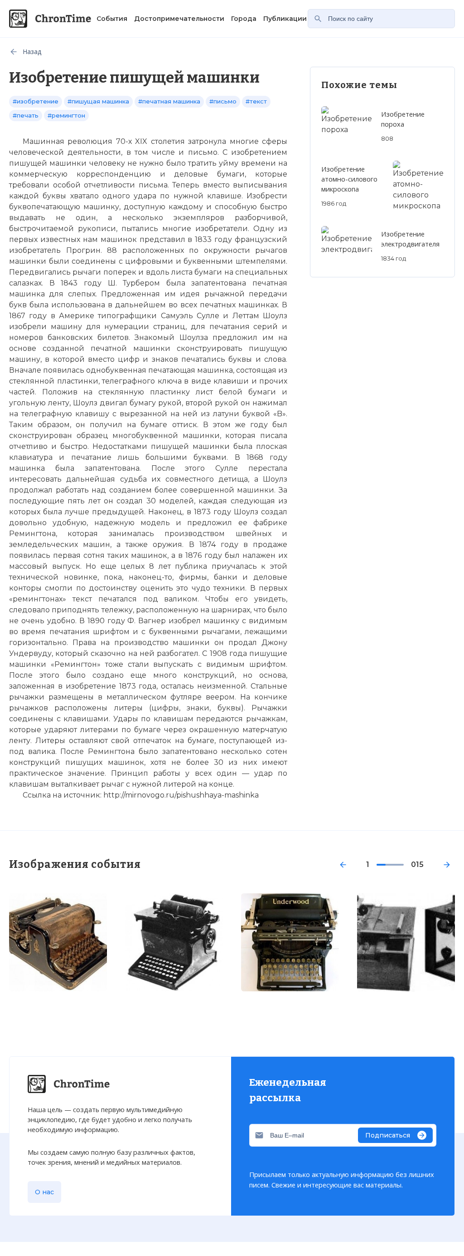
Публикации (285, 19)
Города (243, 19)
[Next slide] (447, 865)
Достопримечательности (179, 19)
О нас (44, 1192)
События (112, 19)
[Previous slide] (343, 865)
